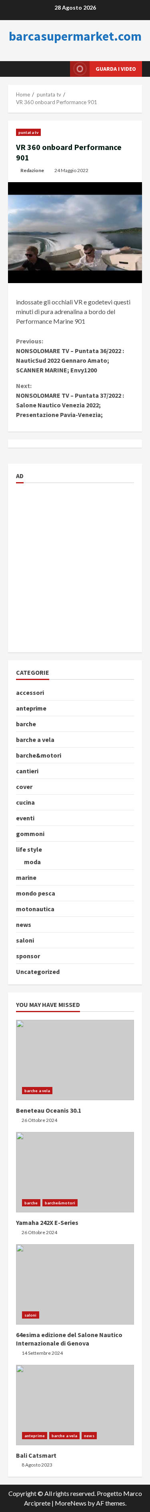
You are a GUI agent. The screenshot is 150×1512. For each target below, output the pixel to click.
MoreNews (70, 1503)
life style (29, 849)
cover (24, 787)
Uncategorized (38, 972)
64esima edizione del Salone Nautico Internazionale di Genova (75, 1284)
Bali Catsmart (75, 1405)
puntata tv (28, 132)
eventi (25, 818)
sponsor (28, 956)
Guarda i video (116, 68)
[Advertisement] (75, 566)
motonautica (35, 909)
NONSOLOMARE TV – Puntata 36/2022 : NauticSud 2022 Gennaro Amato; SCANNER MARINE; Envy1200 (70, 355)
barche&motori (38, 755)
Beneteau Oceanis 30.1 (75, 1060)
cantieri (27, 771)
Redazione (32, 170)
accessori (30, 692)
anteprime (31, 708)
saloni (25, 940)
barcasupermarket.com (75, 36)
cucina (25, 802)
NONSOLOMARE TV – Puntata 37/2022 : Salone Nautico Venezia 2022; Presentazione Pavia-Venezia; (70, 400)
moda (32, 862)
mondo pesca (35, 893)
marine (26, 877)
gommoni (30, 834)
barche (26, 724)
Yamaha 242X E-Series (75, 1172)
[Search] (54, 69)
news (23, 924)
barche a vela (35, 739)
